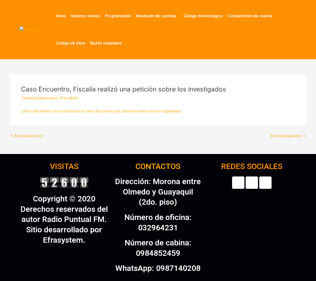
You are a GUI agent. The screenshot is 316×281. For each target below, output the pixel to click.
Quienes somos (85, 16)
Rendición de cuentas (156, 16)
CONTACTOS (158, 166)
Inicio (61, 16)
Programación (118, 16)
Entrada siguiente (288, 136)
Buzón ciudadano (106, 43)
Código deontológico (203, 16)
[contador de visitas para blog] (64, 182)
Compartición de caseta (250, 16)
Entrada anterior (26, 136)
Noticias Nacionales (40, 98)
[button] (157, 16)
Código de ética (70, 43)
